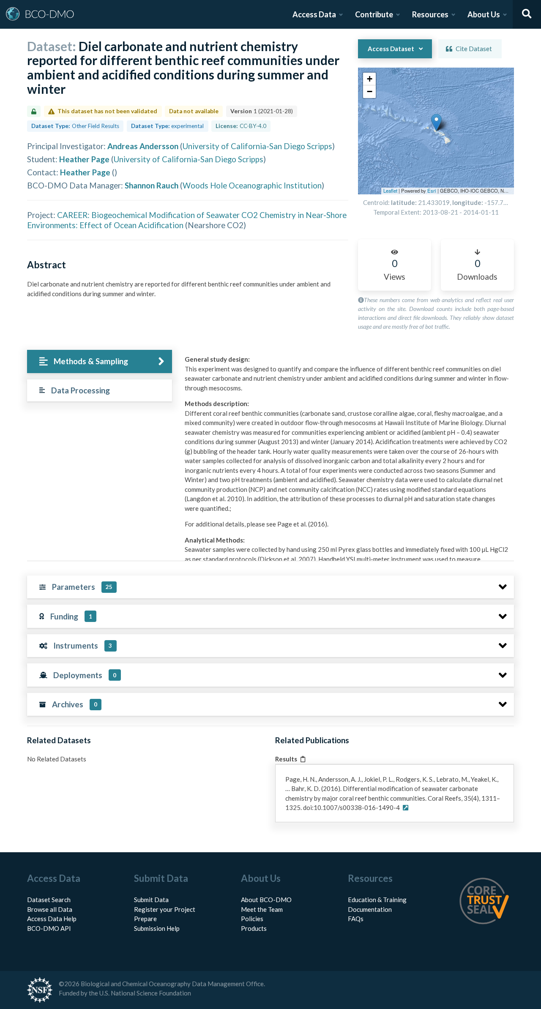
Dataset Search (49, 899)
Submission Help (157, 928)
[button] (436, 122)
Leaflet (390, 190)
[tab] (99, 361)
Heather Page (84, 159)
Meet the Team (262, 909)
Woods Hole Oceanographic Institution (252, 185)
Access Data (314, 14)
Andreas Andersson (142, 146)
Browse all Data (49, 909)
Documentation (370, 909)
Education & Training (377, 899)
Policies (252, 918)
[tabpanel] (347, 540)
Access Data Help (52, 918)
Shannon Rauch (151, 185)
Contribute (374, 14)
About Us (483, 14)
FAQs (355, 918)
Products (254, 928)
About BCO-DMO (266, 899)
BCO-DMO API (49, 928)
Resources (430, 14)
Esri (431, 190)
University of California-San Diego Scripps (257, 146)
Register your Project (164, 909)
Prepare (145, 918)
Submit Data (151, 899)
